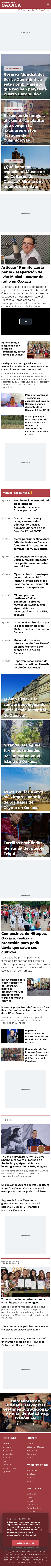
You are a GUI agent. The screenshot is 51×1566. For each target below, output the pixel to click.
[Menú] (48, 4)
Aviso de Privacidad (27, 1535)
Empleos (31, 1474)
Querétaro (31, 1454)
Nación (6, 1461)
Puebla (30, 1457)
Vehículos (31, 1477)
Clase (29, 1497)
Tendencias (8, 1465)
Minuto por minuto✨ (18, 492)
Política (6, 1457)
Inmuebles (32, 1470)
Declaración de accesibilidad (25, 1547)
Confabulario (33, 1504)
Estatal (6, 1443)
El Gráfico (31, 1494)
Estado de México (35, 1447)
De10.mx (31, 1511)
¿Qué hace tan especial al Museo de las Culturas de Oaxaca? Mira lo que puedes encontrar (24, 176)
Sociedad (7, 1450)
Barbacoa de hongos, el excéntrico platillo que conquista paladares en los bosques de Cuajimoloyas (24, 127)
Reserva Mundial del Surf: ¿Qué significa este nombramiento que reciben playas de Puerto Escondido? (25, 84)
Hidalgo (30, 1443)
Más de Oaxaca (13, 68)
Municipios (8, 1454)
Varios (30, 1481)
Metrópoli (7, 1447)
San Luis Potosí (34, 1450)
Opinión (6, 1472)
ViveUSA (31, 1501)
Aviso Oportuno (34, 1508)
